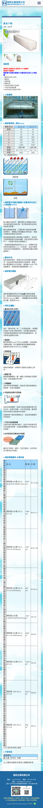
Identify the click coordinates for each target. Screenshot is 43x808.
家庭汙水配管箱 (32, 800)
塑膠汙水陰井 (25, 798)
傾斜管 (10, 27)
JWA (13, 803)
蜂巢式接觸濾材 (9, 798)
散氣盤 (15, 800)
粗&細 (10, 800)
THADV (29, 803)
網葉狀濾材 (21, 800)
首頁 (4, 27)
